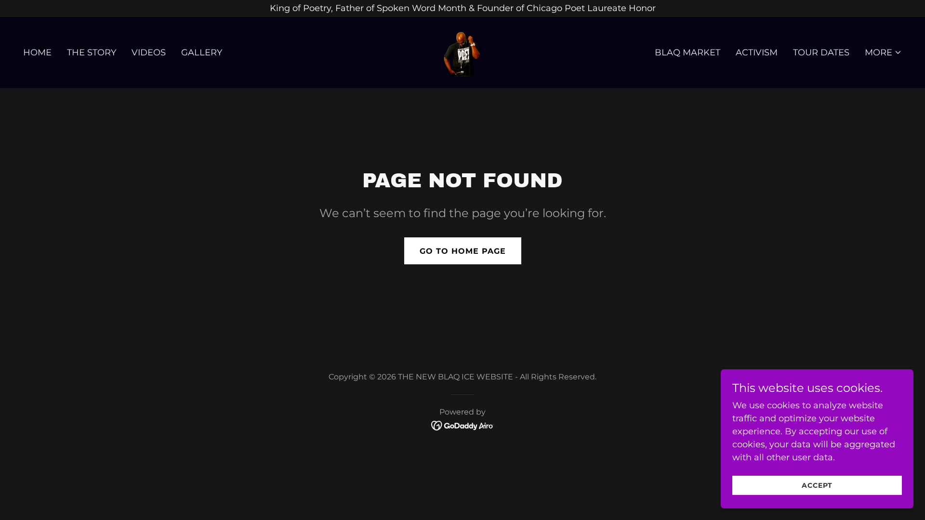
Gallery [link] (201, 52)
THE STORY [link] (91, 52)
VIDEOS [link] (149, 52)
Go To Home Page (463, 251)
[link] (462, 52)
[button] (883, 52)
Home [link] (37, 52)
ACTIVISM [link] (757, 52)
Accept (817, 485)
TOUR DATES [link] (821, 52)
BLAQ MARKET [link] (687, 52)
